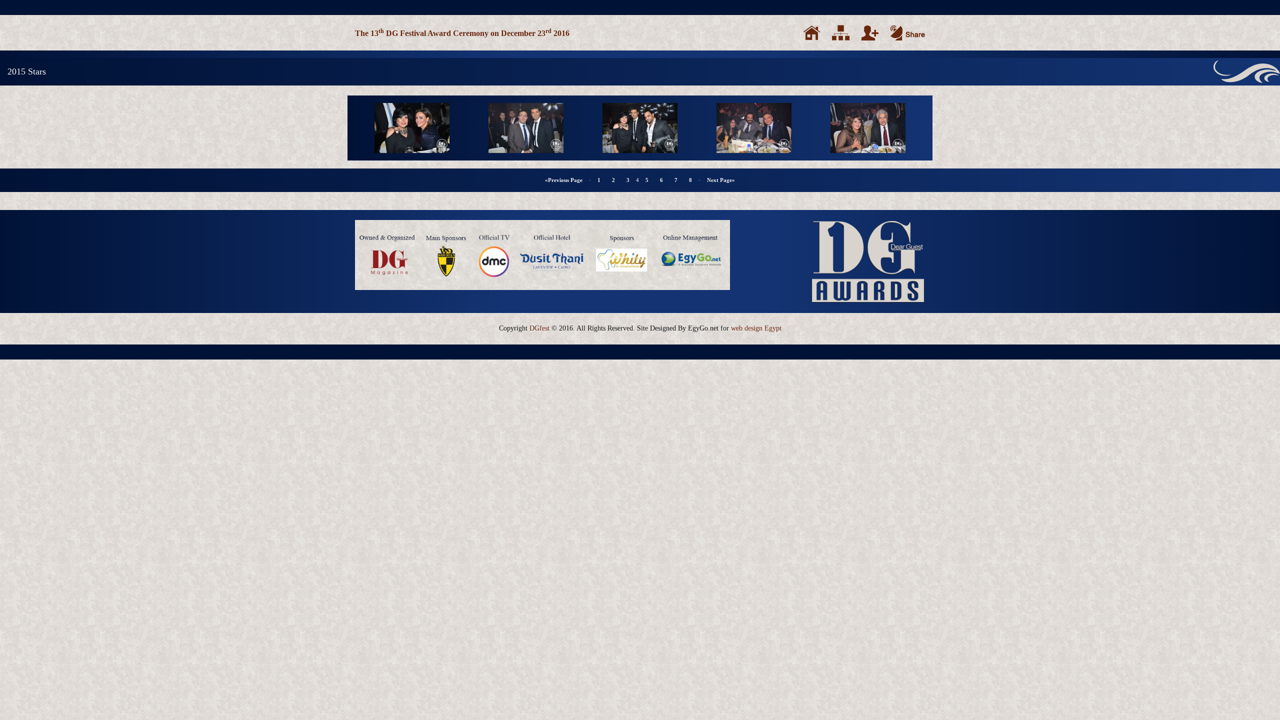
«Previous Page (563, 180)
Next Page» (721, 180)
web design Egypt (756, 328)
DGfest (540, 328)
